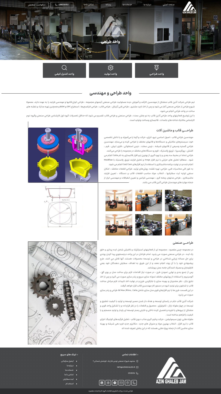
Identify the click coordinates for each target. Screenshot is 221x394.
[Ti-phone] (134, 382)
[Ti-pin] (127, 382)
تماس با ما (89, 4)
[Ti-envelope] (121, 382)
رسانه (108, 4)
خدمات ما (127, 4)
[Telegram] (114, 382)
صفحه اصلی (169, 4)
